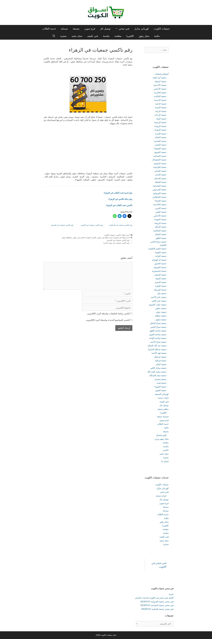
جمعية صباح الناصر (158, 327)
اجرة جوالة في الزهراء (121, 237)
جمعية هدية (161, 383)
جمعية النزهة (160, 278)
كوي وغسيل (161, 435)
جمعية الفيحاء (160, 201)
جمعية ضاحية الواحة (157, 338)
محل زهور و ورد (162, 439)
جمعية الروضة (160, 126)
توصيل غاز (105, 28)
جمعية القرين (160, 208)
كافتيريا (130, 35)
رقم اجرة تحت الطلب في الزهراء (118, 193)
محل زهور (144, 35)
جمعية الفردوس (159, 189)
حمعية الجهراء (160, 386)
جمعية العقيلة (160, 182)
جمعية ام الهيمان (159, 260)
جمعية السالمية (159, 230)
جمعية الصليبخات (159, 159)
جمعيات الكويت (162, 28)
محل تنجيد (77, 35)
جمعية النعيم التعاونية (157, 248)
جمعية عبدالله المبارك (157, 349)
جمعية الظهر (161, 238)
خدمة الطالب (49, 28)
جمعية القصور (160, 263)
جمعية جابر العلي (159, 301)
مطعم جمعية (163, 409)
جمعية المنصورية (159, 271)
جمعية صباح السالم (158, 323)
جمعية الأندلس (160, 89)
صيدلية (64, 28)
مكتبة (157, 35)
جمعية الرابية (160, 111)
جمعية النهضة (160, 252)
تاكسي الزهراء (91, 237)
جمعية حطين (160, 308)
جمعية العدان (160, 174)
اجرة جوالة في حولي (104, 237)
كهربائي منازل (141, 28)
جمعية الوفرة (160, 286)
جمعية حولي (161, 312)
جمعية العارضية (159, 167)
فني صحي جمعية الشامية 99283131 (157, 609)
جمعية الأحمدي (159, 85)
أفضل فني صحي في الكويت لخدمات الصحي (154, 598)
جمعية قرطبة (160, 360)
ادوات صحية (163, 398)
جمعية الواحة (160, 256)
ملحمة (106, 35)
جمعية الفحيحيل (159, 186)
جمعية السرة (160, 133)
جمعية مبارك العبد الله (156, 372)
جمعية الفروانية (159, 193)
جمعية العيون (160, 390)
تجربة (171, 594)
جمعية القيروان (159, 267)
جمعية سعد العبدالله (157, 375)
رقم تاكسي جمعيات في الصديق (62, 225)
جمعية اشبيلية (160, 81)
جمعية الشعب (160, 144)
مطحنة (117, 35)
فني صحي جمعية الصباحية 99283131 (156, 605)
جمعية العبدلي (160, 171)
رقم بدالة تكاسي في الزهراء (120, 199)
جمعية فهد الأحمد (158, 353)
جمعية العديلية (160, 178)
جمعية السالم (160, 227)
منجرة (63, 35)
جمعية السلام (160, 137)
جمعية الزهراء (160, 130)
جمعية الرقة (161, 118)
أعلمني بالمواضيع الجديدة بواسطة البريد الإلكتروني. (108, 320)
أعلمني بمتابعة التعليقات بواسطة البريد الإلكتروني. (108, 313)
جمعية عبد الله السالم (157, 345)
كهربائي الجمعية (162, 394)
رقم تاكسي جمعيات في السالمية (120, 225)
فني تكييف (92, 35)
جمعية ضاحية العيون (157, 334)
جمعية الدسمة (160, 100)
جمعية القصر (160, 212)
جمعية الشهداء (160, 148)
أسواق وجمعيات (162, 74)
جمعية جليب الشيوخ (157, 304)
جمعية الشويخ (160, 152)
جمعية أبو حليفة (159, 77)
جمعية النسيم (160, 282)
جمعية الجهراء (160, 219)
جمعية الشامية (160, 141)
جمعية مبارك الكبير (158, 368)
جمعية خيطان (160, 315)
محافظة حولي (67, 237)
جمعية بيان (161, 293)
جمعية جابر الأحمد (158, 297)
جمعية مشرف (160, 379)
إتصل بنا (165, 461)
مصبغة (76, 28)
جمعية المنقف (160, 275)
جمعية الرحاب (160, 115)
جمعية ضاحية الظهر (158, 330)
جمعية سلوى (160, 319)
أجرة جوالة (126, 235)
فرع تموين (89, 28)
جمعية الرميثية (160, 122)
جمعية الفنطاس (159, 197)
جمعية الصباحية (159, 156)
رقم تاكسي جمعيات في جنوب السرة (116, 243)
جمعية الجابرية (160, 92)
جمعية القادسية (159, 204)
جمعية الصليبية (160, 163)
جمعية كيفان (161, 364)
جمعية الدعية (160, 104)
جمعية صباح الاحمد (158, 342)
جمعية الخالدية (160, 96)
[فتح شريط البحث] (54, 36)
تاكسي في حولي (79, 237)
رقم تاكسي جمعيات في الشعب (92, 225)
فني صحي (124, 28)
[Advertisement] (88, 149)
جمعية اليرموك (160, 289)
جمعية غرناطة (160, 357)
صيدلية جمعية (163, 416)
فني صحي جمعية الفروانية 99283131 (156, 601)
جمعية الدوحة (160, 107)
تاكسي (118, 235)
